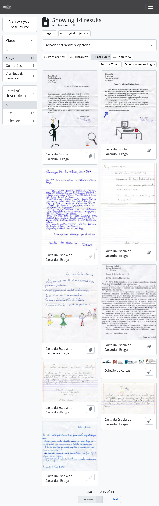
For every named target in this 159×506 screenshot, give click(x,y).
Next (114, 499)
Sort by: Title (109, 64)
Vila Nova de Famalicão (19, 75)
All (7, 50)
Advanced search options (68, 45)
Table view (124, 57)
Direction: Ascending (139, 64)
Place (10, 40)
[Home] (8, 7)
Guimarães (19, 66)
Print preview (56, 57)
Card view (103, 57)
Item (19, 114)
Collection (19, 122)
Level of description (16, 93)
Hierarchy (81, 57)
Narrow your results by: (20, 24)
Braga (19, 59)
